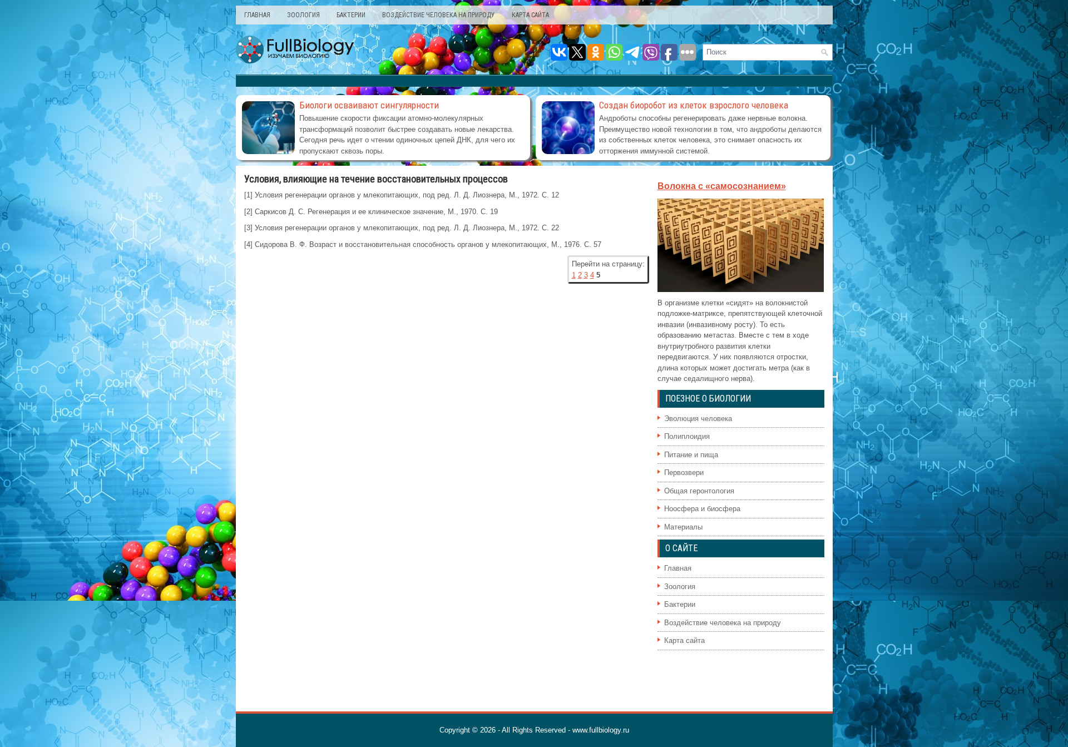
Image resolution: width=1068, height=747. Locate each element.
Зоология (303, 15)
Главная (257, 15)
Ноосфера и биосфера (702, 508)
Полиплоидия (687, 436)
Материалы (683, 527)
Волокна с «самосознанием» (721, 186)
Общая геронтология (699, 491)
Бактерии (351, 15)
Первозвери (684, 472)
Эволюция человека (698, 418)
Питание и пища (691, 455)
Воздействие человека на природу (438, 15)
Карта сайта (530, 15)
